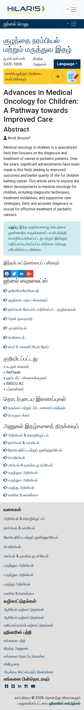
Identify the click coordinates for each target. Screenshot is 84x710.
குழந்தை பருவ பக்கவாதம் (27, 300)
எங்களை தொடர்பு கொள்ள (24, 656)
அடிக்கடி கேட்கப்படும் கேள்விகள (29, 672)
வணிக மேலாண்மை (19, 593)
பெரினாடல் (16, 337)
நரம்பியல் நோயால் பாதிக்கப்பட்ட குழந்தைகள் (41, 309)
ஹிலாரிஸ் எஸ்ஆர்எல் (64, 703)
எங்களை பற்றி (14, 640)
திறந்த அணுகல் (16, 648)
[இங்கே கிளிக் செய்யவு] (26, 9)
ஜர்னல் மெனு (16, 24)
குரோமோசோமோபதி (23, 290)
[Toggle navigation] (71, 9)
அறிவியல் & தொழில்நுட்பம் (24, 518)
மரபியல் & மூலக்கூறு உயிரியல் (26, 556)
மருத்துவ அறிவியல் (19, 565)
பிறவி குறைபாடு (19, 319)
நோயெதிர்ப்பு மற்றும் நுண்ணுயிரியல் (31, 537)
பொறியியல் (12, 546)
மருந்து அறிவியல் (17, 584)
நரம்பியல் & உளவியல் (19, 528)
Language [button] (65, 64)
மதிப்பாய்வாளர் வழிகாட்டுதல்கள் (28, 625)
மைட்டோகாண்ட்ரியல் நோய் (28, 347)
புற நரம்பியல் (17, 328)
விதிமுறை (11, 664)
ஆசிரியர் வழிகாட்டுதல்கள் (24, 609)
